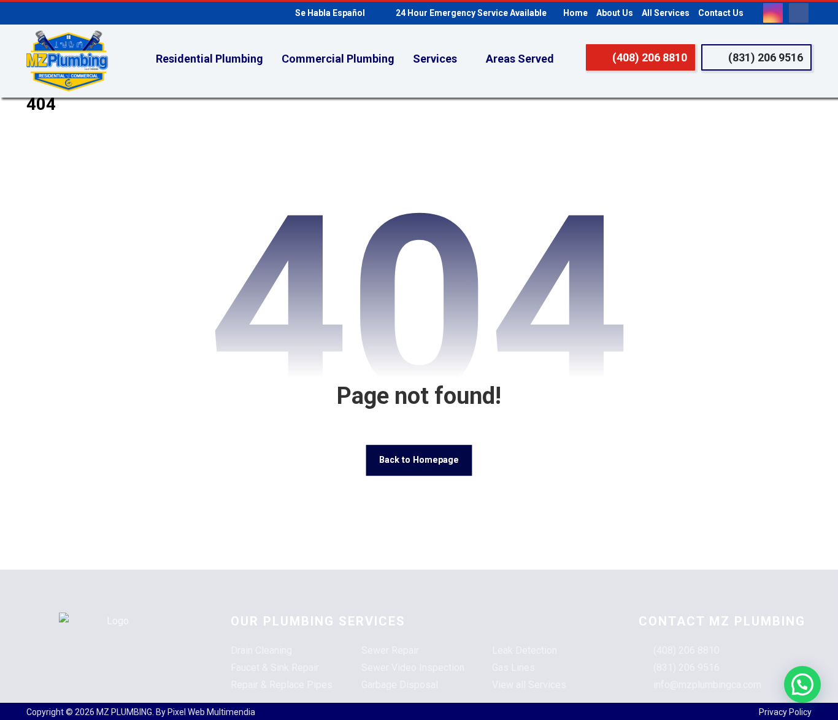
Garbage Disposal (399, 685)
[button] (773, 13)
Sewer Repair (390, 650)
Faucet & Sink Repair (275, 667)
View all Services (529, 685)
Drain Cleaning (261, 650)
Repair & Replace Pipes (282, 685)
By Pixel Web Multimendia (205, 712)
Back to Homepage (419, 460)
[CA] (67, 61)
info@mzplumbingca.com (707, 685)
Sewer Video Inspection (412, 667)
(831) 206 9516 (686, 667)
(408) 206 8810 (686, 650)
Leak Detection (524, 650)
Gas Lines (513, 667)
